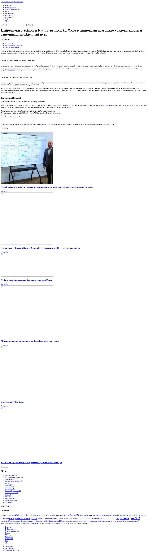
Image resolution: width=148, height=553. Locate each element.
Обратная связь (13, 550)
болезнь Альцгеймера (13, 481)
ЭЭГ (35, 515)
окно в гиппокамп (12, 47)
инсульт (41, 518)
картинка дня (11, 475)
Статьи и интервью (12, 9)
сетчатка (9, 497)
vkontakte (10, 548)
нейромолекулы (67, 521)
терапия (73, 523)
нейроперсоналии (95, 521)
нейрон (75, 521)
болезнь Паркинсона (13, 491)
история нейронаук (97, 518)
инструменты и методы (14, 45)
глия (8, 495)
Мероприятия (10, 13)
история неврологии (84, 518)
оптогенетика (25, 523)
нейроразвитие (106, 521)
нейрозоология (11, 493)
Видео (7, 11)
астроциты (10, 489)
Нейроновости (10, 7)
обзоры (17, 523)
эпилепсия (86, 523)
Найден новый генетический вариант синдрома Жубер (26, 280)
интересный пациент (51, 518)
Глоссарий (9, 15)
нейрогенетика (11, 500)
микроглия (5, 521)
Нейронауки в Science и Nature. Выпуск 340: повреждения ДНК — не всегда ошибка (40, 248)
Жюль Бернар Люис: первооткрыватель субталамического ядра (31, 462)
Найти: (3, 25)
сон (7, 483)
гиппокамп (9, 498)
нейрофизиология (8, 523)
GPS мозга (9, 43)
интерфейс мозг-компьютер (68, 518)
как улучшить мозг (110, 518)
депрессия (133, 515)
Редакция (4, 191)
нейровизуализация (28, 521)
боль (101, 515)
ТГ (6, 21)
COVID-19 (4, 515)
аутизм (8, 502)
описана (11, 70)
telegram (10, 546)
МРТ (29, 515)
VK (6, 19)
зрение (6, 518)
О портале (9, 17)
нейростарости (118, 521)
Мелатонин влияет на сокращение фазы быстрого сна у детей (30, 341)
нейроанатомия (16, 521)
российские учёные (46, 523)
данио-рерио (124, 515)
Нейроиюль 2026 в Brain (12, 402)
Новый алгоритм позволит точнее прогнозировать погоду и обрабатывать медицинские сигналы (47, 187)
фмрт (80, 523)
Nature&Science (11, 479)
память (8, 485)
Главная (8, 5)
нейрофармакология (131, 521)
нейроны (9, 487)
